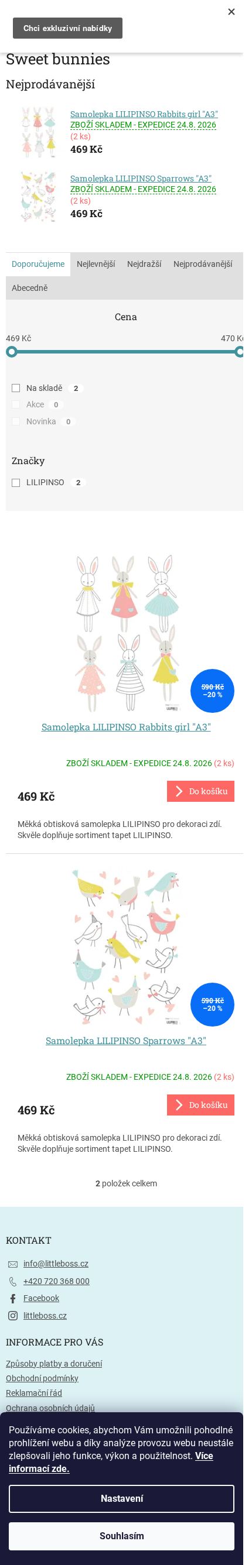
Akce (42, 404)
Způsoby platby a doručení (54, 1363)
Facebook (41, 1298)
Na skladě (52, 388)
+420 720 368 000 (56, 1281)
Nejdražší (144, 264)
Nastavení (122, 1498)
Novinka (48, 421)
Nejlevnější (96, 264)
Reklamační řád (34, 1393)
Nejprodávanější (202, 264)
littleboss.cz (45, 1315)
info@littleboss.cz (55, 1263)
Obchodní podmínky (42, 1378)
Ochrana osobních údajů (50, 1408)
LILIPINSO (53, 482)
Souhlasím (122, 1536)
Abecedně (29, 288)
